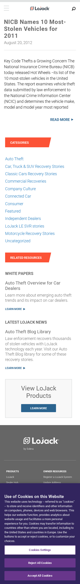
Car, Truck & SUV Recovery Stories (34, 166)
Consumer (14, 203)
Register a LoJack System (57, 477)
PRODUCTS (12, 471)
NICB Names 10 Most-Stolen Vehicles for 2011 (35, 29)
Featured (13, 211)
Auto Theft (14, 158)
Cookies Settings (40, 550)
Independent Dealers (23, 218)
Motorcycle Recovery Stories (30, 233)
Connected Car (18, 196)
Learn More (13, 309)
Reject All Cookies (40, 563)
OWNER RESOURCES (54, 471)
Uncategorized (17, 240)
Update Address (52, 482)
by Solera (29, 448)
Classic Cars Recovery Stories (31, 173)
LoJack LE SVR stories (24, 226)
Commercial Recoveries (25, 181)
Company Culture (20, 188)
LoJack (10, 477)
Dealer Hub (12, 482)
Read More (60, 120)
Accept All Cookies (40, 575)
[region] (40, 533)
